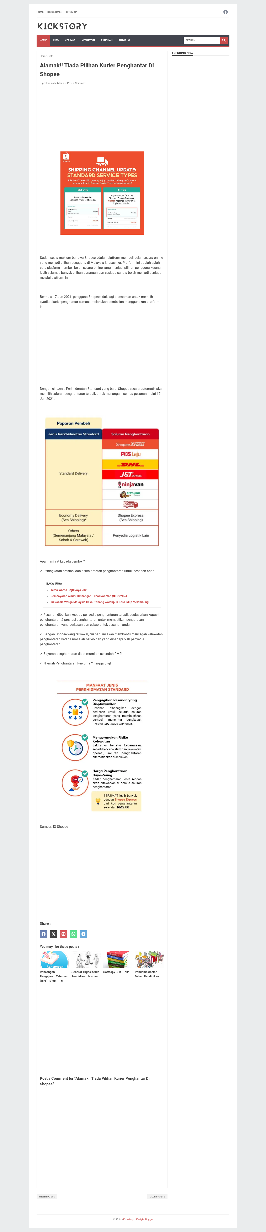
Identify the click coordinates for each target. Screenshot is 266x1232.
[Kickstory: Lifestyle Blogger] (62, 26)
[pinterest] (63, 934)
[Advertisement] (102, 119)
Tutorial (125, 40)
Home (40, 12)
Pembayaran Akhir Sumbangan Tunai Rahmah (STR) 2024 (88, 596)
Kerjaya (70, 40)
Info (56, 40)
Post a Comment (76, 83)
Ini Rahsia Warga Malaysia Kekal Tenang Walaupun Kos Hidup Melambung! (99, 602)
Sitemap (71, 12)
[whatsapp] (73, 934)
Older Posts (157, 1196)
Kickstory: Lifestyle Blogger (138, 1219)
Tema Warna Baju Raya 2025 (69, 590)
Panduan (106, 40)
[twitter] (53, 934)
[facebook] (43, 934)
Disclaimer (54, 12)
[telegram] (83, 934)
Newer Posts (47, 1196)
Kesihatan (88, 40)
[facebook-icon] (225, 12)
